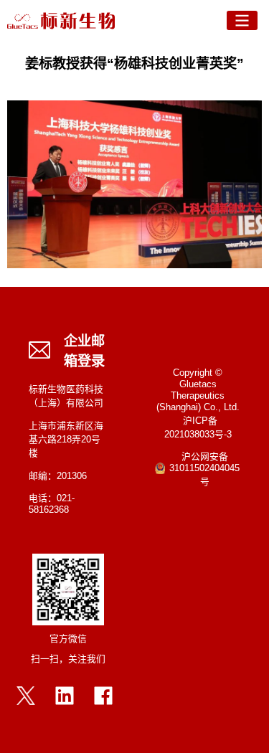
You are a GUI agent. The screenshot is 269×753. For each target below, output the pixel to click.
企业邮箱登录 (84, 351)
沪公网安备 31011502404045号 (204, 470)
